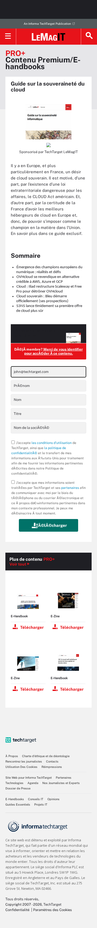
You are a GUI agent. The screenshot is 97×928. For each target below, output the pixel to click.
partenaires (70, 488)
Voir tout (17, 564)
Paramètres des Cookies (52, 910)
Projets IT (40, 804)
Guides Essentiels (17, 804)
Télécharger (32, 627)
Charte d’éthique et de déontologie (46, 756)
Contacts (52, 761)
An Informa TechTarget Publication (47, 23)
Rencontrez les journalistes (23, 761)
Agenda (32, 783)
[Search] (89, 37)
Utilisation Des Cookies (21, 766)
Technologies (14, 783)
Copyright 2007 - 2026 (23, 904)
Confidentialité (17, 910)
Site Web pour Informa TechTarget (28, 777)
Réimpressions (51, 766)
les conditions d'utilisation (52, 443)
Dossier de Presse (17, 788)
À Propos (11, 756)
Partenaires (63, 777)
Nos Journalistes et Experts (61, 783)
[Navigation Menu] (8, 37)
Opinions (53, 799)
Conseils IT (35, 799)
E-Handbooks (14, 799)
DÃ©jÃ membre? (48, 351)
